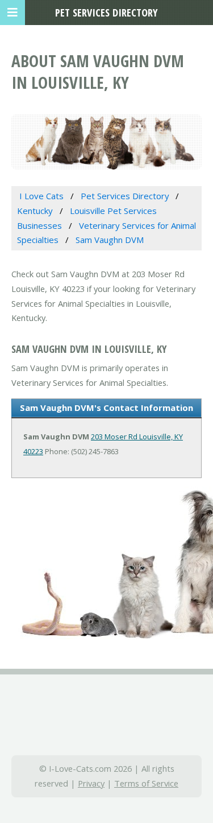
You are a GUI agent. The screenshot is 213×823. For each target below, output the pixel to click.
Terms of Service (146, 783)
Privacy (91, 783)
